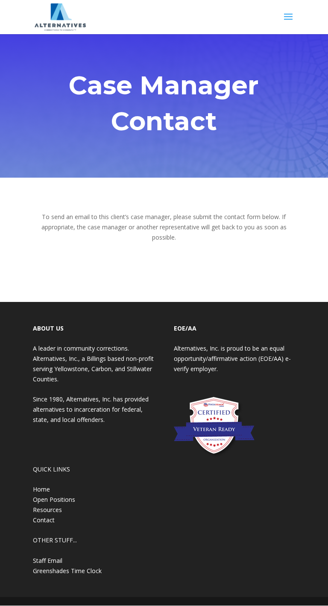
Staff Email (47, 560)
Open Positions (54, 499)
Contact (44, 520)
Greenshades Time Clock (67, 571)
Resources (47, 510)
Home (41, 489)
